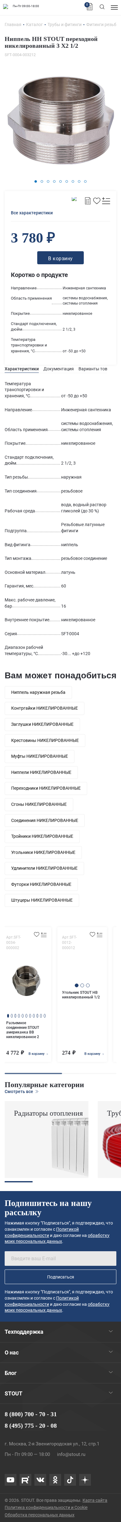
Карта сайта (95, 1500)
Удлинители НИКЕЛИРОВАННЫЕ (44, 868)
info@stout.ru (71, 1454)
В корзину (37, 1054)
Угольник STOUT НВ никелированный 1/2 (81, 994)
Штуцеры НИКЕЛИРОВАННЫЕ (42, 900)
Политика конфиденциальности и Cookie (46, 1507)
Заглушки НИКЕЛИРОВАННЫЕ (42, 724)
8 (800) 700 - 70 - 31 (31, 1414)
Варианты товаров (97, 368)
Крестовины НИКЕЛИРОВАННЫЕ (45, 740)
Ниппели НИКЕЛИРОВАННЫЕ (41, 772)
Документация (58, 368)
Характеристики (22, 368)
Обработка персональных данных (39, 1514)
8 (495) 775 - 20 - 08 (31, 1425)
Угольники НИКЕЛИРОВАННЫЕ (43, 852)
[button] (35, 181)
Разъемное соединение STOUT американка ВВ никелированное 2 (22, 1030)
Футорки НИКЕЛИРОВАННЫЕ (41, 884)
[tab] (22, 369)
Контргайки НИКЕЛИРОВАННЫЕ (44, 708)
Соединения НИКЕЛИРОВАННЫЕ (44, 820)
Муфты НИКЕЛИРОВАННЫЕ (39, 756)
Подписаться (60, 1276)
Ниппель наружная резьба (38, 692)
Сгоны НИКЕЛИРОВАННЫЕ (39, 804)
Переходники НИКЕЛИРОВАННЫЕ (46, 788)
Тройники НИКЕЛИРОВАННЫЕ (42, 836)
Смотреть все (19, 1091)
